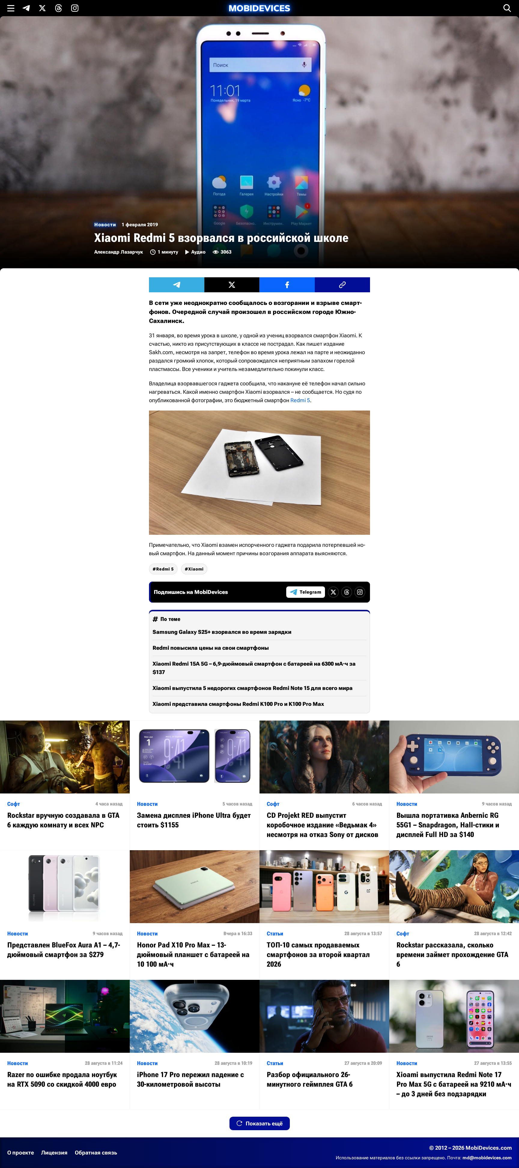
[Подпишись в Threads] (58, 8)
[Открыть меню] (10, 8)
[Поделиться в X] (232, 284)
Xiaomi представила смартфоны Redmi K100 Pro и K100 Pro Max (238, 704)
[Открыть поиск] (507, 8)
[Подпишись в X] (42, 8)
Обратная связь (96, 1152)
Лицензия (54, 1152)
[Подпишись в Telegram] (26, 8)
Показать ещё (264, 1123)
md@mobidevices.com (487, 1157)
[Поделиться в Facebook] (287, 284)
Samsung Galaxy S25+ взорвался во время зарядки (222, 632)
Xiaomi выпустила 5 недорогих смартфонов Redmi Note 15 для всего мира (253, 688)
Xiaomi (196, 569)
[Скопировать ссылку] (342, 284)
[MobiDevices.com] (259, 8)
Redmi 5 (300, 400)
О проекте (20, 1152)
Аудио (198, 252)
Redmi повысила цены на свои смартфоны (211, 648)
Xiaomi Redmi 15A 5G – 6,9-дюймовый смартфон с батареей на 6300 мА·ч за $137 (254, 668)
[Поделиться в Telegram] (176, 284)
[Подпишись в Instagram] (75, 8)
